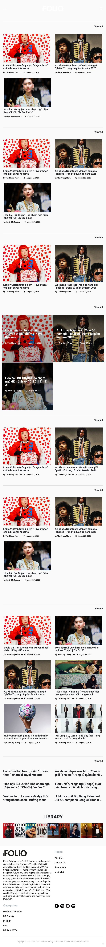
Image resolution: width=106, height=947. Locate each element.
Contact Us (60, 862)
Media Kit (59, 872)
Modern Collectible (12, 911)
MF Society (8, 916)
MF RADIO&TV (10, 930)
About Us (59, 858)
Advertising (60, 867)
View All (98, 26)
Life (5, 925)
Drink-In (7, 921)
